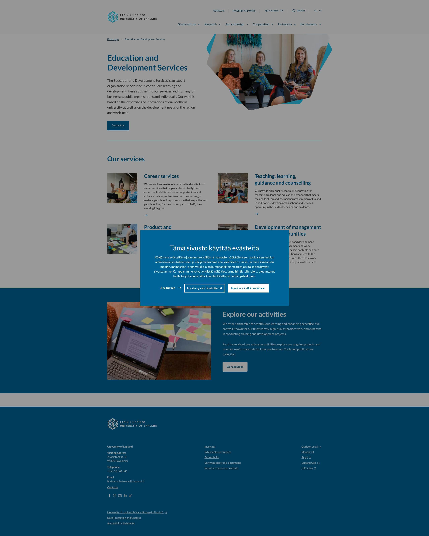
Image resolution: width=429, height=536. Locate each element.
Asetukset (167, 288)
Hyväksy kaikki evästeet (248, 288)
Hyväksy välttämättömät (204, 288)
